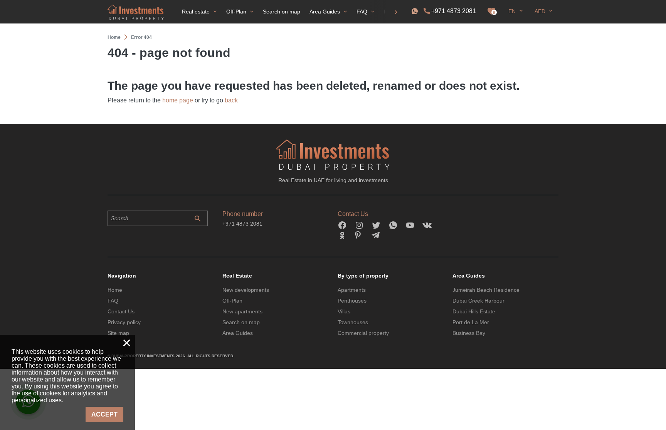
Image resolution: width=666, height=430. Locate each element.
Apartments (352, 290)
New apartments (242, 311)
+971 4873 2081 (453, 11)
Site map (118, 333)
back (231, 100)
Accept (104, 414)
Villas (344, 311)
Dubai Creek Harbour (478, 301)
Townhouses (353, 322)
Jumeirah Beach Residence (486, 290)
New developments (245, 290)
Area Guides (237, 333)
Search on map (241, 322)
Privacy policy (124, 322)
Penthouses (352, 301)
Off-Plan (232, 301)
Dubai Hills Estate (473, 311)
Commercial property (363, 333)
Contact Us (121, 311)
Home (115, 290)
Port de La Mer (470, 322)
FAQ (113, 301)
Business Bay (468, 333)
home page (177, 100)
